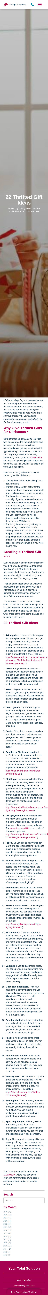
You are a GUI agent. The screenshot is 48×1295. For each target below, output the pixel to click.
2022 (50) (7, 1224)
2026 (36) (7, 1211)
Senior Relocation (24, 1280)
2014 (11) (7, 1249)
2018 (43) (7, 1236)
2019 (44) (7, 1233)
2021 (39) (7, 1227)
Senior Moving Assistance (24, 1286)
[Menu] (39, 4)
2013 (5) (6, 1252)
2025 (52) (7, 1215)
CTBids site (36, 457)
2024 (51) (7, 1218)
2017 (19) (7, 1239)
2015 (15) (7, 1246)
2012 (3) (6, 1255)
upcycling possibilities (20, 828)
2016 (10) (7, 1243)
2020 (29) (7, 1230)
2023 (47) (7, 1221)
